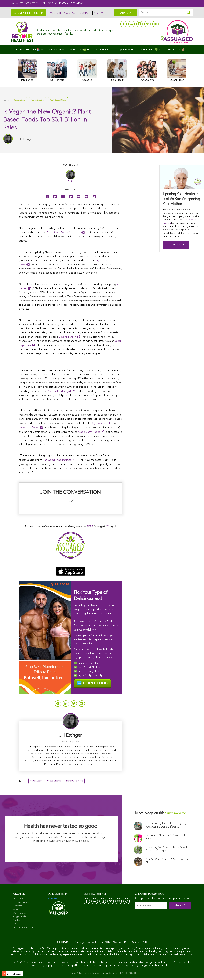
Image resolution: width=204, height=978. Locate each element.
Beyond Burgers (68, 337)
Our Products (20, 913)
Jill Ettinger (26, 139)
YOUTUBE (56, 13)
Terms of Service (91, 973)
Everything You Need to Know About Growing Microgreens (166, 849)
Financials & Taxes (22, 902)
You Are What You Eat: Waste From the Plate (167, 861)
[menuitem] (29, 49)
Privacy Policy (76, 973)
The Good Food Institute (57, 460)
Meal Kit (98, 621)
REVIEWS (98, 13)
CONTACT (70, 13)
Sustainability (19, 100)
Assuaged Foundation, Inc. (90, 942)
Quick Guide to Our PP (24, 927)
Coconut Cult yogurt (59, 391)
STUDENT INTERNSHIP (28, 13)
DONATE (85, 13)
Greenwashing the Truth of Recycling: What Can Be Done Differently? (166, 825)
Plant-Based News (58, 100)
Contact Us (18, 920)
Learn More (176, 245)
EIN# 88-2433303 (128, 973)
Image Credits (20, 917)
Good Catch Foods (89, 432)
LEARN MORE (125, 13)
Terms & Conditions (109, 973)
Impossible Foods (29, 427)
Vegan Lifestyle (37, 100)
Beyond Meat (99, 423)
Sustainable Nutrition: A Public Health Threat (166, 837)
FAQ (15, 924)
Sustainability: (175, 813)
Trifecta (85, 653)
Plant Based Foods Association (64, 232)
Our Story (18, 899)
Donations (18, 906)
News (15, 909)
